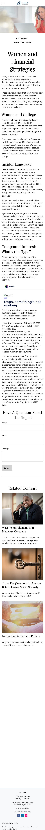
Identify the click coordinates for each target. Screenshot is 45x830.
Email (4, 435)
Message (5, 448)
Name (4, 422)
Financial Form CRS (11, 823)
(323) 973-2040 (25, 799)
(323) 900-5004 (25, 796)
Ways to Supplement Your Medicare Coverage (18, 529)
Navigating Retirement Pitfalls (21, 636)
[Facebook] (18, 815)
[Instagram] (26, 815)
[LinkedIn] (22, 815)
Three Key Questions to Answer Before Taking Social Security (21, 585)
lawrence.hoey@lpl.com (22, 812)
